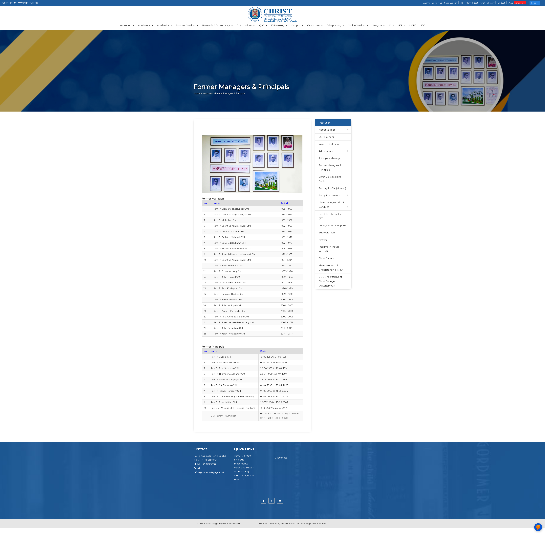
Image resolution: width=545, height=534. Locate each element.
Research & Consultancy (216, 25)
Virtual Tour (520, 3)
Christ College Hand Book (330, 179)
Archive (323, 239)
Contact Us (437, 3)
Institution (125, 25)
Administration (333, 151)
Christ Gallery (326, 258)
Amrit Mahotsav (487, 3)
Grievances (313, 25)
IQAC (261, 25)
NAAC (510, 3)
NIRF (462, 3)
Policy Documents (333, 195)
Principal (239, 479)
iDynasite (285, 523)
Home (197, 93)
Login (534, 3)
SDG (422, 25)
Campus (295, 25)
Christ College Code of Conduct (333, 204)
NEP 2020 (501, 3)
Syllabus (239, 459)
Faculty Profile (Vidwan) (332, 188)
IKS (400, 25)
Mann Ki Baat (472, 3)
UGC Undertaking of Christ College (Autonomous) (330, 281)
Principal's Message (329, 158)
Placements (241, 463)
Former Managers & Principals (330, 167)
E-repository (334, 25)
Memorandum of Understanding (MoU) (331, 267)
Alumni (426, 3)
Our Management (244, 475)
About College (333, 129)
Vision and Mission (329, 144)
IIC (390, 25)
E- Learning (277, 25)
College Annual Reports (332, 225)
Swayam (377, 25)
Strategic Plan (327, 232)
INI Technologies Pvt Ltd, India (311, 523)
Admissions (144, 25)
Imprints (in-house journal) (329, 249)
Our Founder (326, 137)
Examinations (244, 25)
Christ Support (450, 3)
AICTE (412, 25)
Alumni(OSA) (241, 471)
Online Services (356, 25)
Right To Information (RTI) (330, 216)
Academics (163, 25)
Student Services (185, 25)
